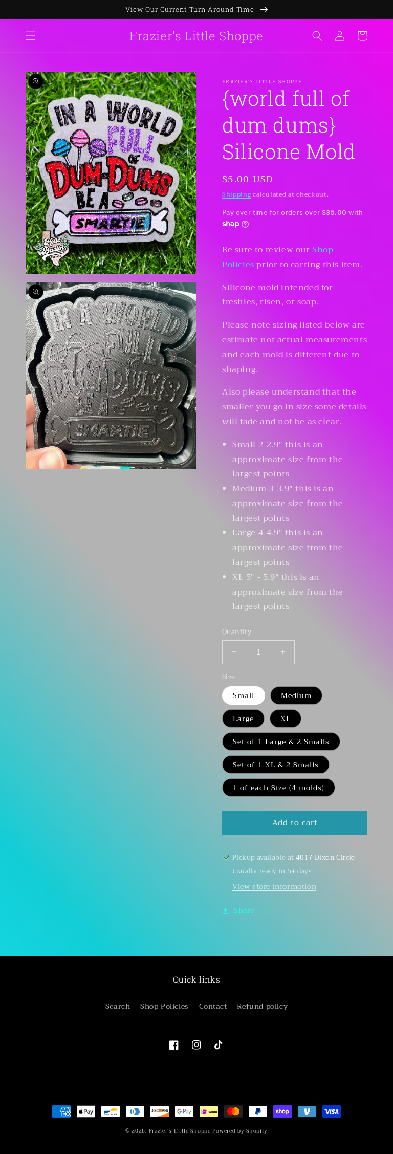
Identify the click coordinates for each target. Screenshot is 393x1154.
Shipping (236, 194)
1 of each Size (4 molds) (278, 787)
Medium (296, 695)
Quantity (236, 632)
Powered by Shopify (240, 1130)
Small (243, 695)
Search (117, 1006)
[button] (30, 36)
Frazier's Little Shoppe (180, 1130)
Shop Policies (164, 1006)
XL (285, 718)
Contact (213, 1006)
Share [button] (244, 910)
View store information (274, 886)
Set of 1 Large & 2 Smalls (281, 741)
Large (243, 718)
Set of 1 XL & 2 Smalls (276, 764)
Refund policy (262, 1006)
